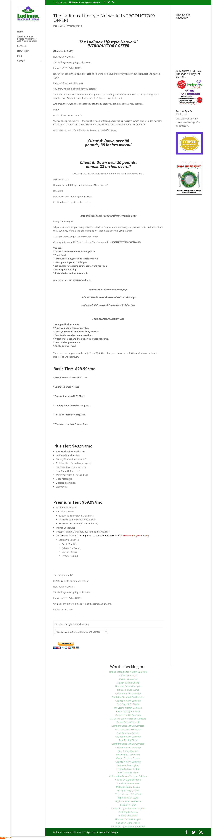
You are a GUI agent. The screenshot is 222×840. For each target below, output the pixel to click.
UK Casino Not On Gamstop (128, 707)
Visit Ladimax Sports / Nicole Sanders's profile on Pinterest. (188, 122)
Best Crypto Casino (128, 812)
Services (21, 46)
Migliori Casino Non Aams (128, 801)
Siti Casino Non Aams (128, 689)
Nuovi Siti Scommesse (128, 783)
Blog (19, 56)
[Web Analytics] (6, 838)
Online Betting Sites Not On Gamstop (128, 671)
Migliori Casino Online (128, 682)
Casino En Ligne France (128, 711)
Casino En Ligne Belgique (128, 779)
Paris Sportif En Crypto (128, 704)
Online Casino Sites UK (128, 722)
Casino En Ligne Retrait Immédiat (128, 826)
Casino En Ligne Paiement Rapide (128, 808)
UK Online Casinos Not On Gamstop (128, 718)
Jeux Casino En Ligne (128, 772)
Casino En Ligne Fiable (128, 769)
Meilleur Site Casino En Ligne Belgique (128, 776)
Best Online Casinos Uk (128, 754)
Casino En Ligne (128, 804)
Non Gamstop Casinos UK (128, 729)
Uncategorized (74, 25)
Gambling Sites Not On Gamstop (128, 697)
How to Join (23, 51)
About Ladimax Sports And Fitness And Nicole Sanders (27, 39)
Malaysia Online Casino (128, 786)
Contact (21, 61)
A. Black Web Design (107, 832)
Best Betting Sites (128, 740)
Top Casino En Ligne (128, 797)
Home (20, 32)
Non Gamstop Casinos (128, 733)
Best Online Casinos (128, 751)
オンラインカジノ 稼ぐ (128, 790)
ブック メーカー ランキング (128, 794)
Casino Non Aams (128, 675)
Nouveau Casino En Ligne (128, 686)
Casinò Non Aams (128, 815)
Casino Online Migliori (128, 765)
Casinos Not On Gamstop (128, 693)
